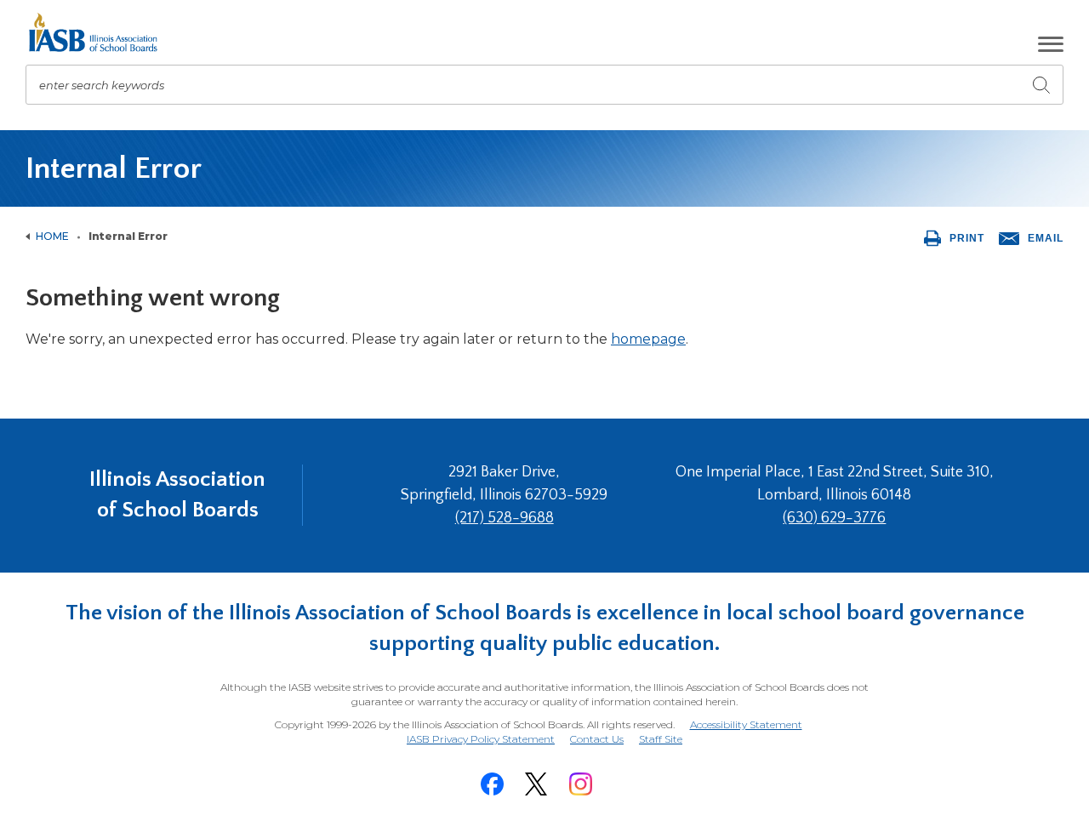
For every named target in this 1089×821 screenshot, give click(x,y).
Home (52, 236)
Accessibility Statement (746, 724)
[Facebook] (491, 784)
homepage (648, 339)
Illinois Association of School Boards (177, 494)
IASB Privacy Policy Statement (481, 739)
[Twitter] (536, 784)
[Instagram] (580, 784)
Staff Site (660, 740)
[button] (1050, 44)
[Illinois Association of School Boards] (99, 32)
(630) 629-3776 (834, 518)
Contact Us (597, 739)
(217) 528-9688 (504, 518)
